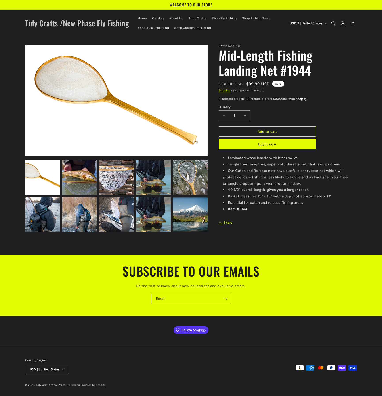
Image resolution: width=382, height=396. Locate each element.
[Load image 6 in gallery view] (42, 214)
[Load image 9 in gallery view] (153, 214)
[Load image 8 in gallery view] (116, 214)
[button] (333, 23)
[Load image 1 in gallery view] (42, 177)
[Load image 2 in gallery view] (79, 177)
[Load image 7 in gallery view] (79, 214)
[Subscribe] (226, 299)
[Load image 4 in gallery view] (153, 177)
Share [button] (228, 223)
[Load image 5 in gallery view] (190, 177)
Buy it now (267, 144)
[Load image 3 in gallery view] (116, 177)
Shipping (225, 90)
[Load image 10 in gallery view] (190, 214)
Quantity (225, 107)
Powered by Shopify (93, 385)
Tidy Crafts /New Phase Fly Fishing (58, 385)
